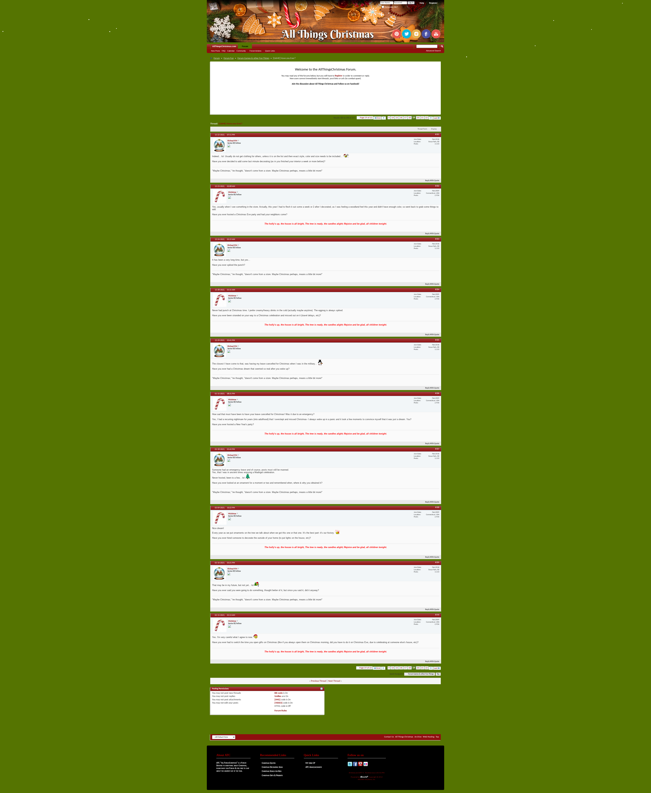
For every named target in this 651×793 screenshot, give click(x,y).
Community (241, 51)
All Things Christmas (404, 737)
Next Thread (334, 681)
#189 (437, 563)
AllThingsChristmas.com (224, 46)
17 (405, 118)
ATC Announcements (313, 767)
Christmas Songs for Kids (271, 771)
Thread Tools (422, 129)
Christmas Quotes (268, 763)
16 (401, 118)
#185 (437, 340)
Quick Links (270, 51)
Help (422, 3)
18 (409, 118)
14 (392, 118)
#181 (437, 135)
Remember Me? (391, 7)
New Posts (215, 51)
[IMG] (277, 699)
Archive (418, 737)
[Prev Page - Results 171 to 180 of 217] (384, 118)
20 (418, 118)
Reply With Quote (432, 181)
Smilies (277, 696)
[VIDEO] (278, 703)
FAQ (223, 51)
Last (435, 118)
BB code (278, 693)
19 (414, 118)
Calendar (231, 51)
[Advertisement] (325, 724)
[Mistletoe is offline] (219, 196)
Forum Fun (229, 58)
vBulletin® (364, 777)
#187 (437, 449)
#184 (437, 290)
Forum (245, 46)
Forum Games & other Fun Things (253, 58)
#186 (437, 393)
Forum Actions (255, 51)
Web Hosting (428, 737)
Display (434, 129)
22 (426, 118)
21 (422, 118)
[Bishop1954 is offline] (219, 145)
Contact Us (389, 737)
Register (433, 3)
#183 (437, 239)
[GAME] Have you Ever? (230, 124)
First (379, 118)
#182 (437, 186)
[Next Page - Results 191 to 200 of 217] (431, 118)
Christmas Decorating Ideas (272, 767)
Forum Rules (280, 710)
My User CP (310, 763)
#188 (437, 507)
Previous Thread (318, 681)
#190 (437, 615)
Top (438, 674)
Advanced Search (433, 51)
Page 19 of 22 (366, 118)
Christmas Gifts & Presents (272, 775)
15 (397, 118)
